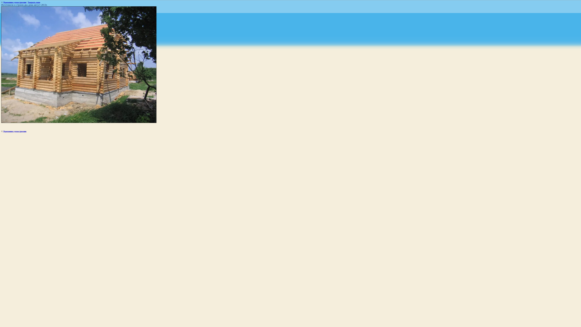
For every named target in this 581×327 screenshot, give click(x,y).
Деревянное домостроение (14, 2)
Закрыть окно (34, 2)
